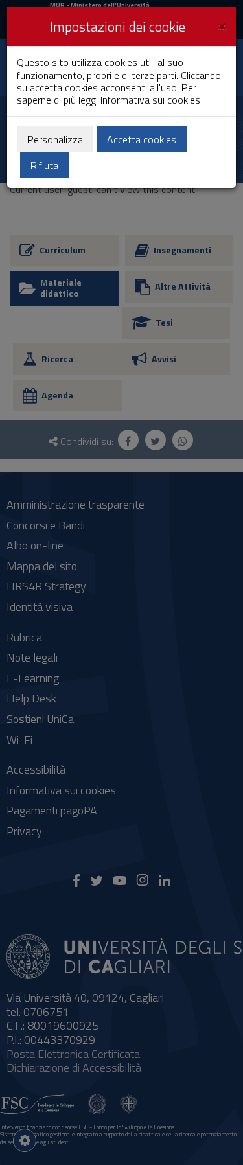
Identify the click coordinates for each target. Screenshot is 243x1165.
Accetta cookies (141, 139)
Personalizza (55, 139)
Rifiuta (44, 165)
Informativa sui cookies (150, 100)
